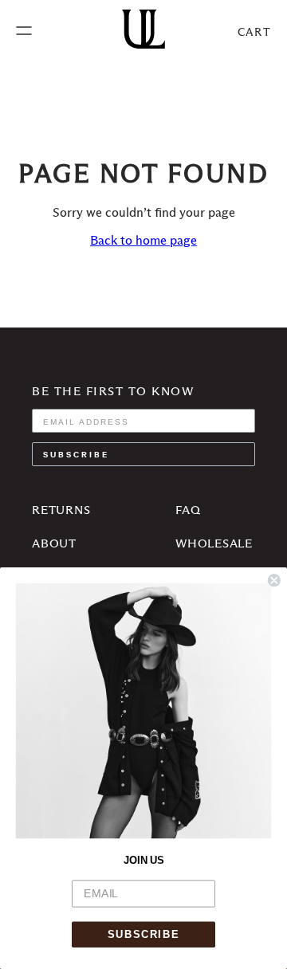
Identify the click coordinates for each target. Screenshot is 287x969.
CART (254, 32)
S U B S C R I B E (75, 454)
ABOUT (54, 543)
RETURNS (61, 509)
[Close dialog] (274, 580)
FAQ (187, 509)
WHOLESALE (214, 543)
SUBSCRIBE (143, 934)
